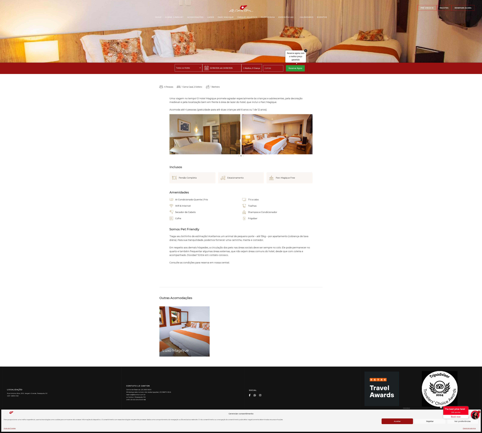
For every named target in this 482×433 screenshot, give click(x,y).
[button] (427, 8)
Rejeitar (430, 421)
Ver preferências (462, 421)
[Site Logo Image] (241, 8)
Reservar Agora (295, 68)
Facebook (250, 395)
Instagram (260, 395)
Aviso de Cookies (10, 428)
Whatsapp (255, 395)
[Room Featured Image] (184, 331)
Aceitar (397, 421)
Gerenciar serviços (469, 428)
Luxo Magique (175, 350)
